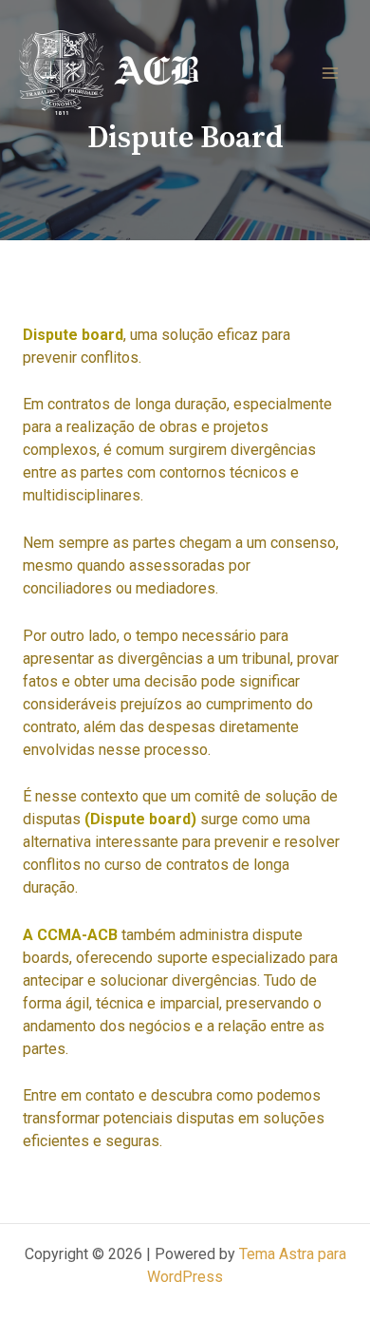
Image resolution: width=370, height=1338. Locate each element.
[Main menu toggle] (330, 73)
